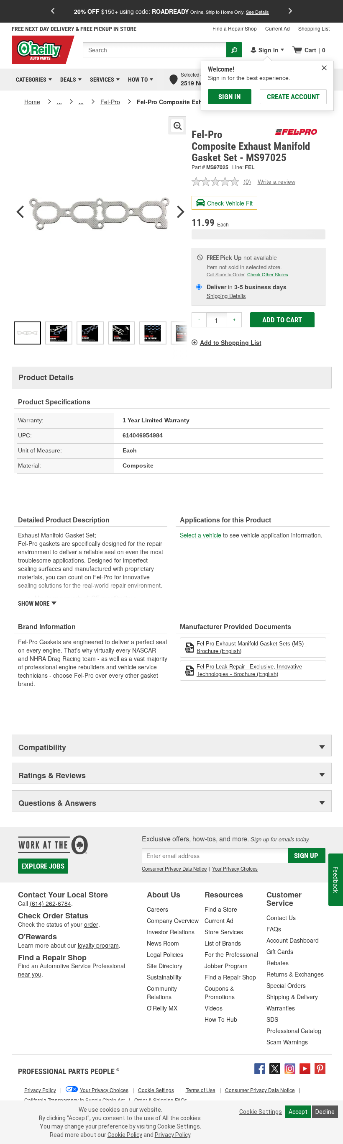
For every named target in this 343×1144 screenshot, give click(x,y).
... (59, 102)
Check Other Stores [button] (267, 274)
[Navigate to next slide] (290, 11)
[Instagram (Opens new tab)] (289, 1067)
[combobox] (154, 49)
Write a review (276, 181)
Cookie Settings (260, 1111)
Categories (30, 79)
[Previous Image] (20, 213)
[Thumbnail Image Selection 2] (58, 332)
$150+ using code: (171, 11)
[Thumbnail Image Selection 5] (152, 332)
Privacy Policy (172, 1134)
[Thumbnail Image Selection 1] (27, 332)
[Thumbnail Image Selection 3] (90, 332)
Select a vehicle (200, 535)
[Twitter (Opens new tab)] (274, 1067)
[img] (324, 67)
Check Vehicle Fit (230, 203)
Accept (298, 1111)
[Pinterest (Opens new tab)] (320, 1067)
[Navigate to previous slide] (52, 11)
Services (100, 79)
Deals (66, 79)
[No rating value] (217, 182)
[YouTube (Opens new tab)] (304, 1067)
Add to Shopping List (230, 342)
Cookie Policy (125, 1134)
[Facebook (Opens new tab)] (259, 1067)
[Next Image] (180, 213)
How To (136, 79)
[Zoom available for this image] (177, 125)
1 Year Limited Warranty (156, 420)
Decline (325, 1111)
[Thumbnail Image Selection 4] (121, 332)
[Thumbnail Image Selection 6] (184, 332)
